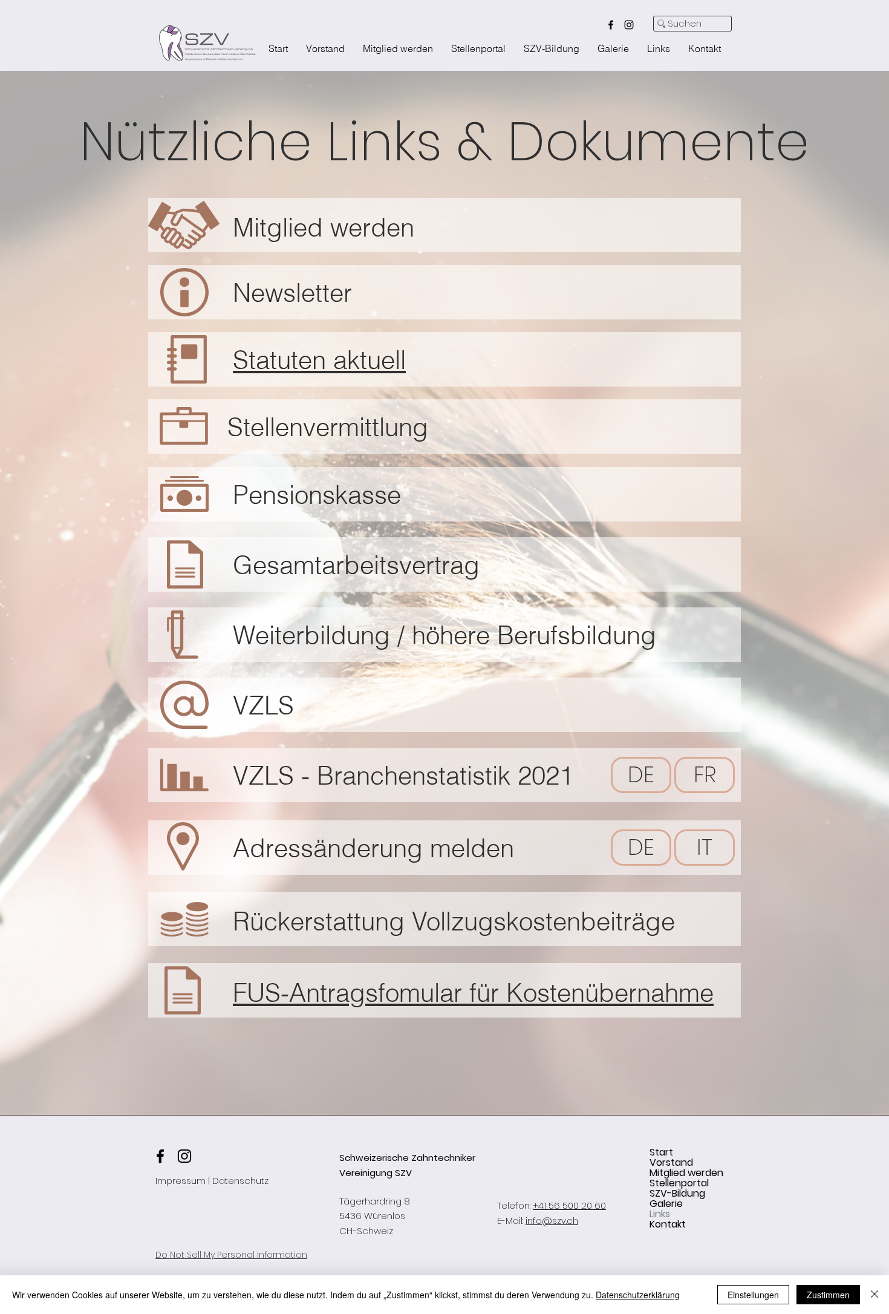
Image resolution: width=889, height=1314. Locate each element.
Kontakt (668, 1224)
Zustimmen (828, 1295)
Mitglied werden (686, 1173)
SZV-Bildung (677, 1193)
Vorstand (671, 1162)
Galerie (666, 1203)
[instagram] (629, 25)
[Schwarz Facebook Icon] (611, 25)
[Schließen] (874, 1294)
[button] (292, 290)
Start (661, 1152)
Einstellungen (753, 1295)
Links (660, 1214)
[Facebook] (160, 1156)
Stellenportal (679, 1183)
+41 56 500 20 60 (569, 1205)
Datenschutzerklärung (638, 1295)
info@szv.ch (552, 1220)
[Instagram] (184, 1156)
